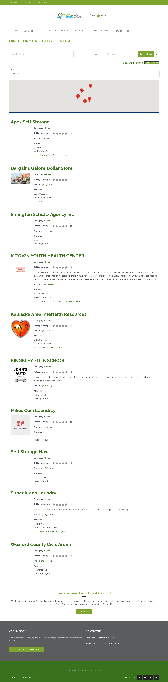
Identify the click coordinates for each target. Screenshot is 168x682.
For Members (35, 649)
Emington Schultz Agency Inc (42, 214)
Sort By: (12, 69)
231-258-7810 (47, 184)
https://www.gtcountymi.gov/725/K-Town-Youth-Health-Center (63, 301)
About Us (47, 2)
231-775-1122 (46, 231)
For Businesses (18, 649)
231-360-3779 (47, 427)
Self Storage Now (30, 451)
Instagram (26, 2)
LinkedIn (37, 2)
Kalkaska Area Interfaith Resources (48, 314)
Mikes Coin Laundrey (33, 410)
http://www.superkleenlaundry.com (50, 531)
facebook (38, 201)
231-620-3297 (47, 386)
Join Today (84, 611)
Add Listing (152, 62)
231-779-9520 (47, 561)
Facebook (14, 2)
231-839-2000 (47, 514)
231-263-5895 (47, 284)
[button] (85, 101)
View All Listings (133, 62)
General (48, 128)
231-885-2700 (47, 138)
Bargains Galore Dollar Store (42, 168)
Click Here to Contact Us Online (100, 638)
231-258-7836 (47, 331)
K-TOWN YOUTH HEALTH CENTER (47, 255)
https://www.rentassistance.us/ (48, 347)
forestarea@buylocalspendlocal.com (106, 643)
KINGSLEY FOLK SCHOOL (38, 360)
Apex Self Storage (30, 121)
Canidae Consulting (95, 671)
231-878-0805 (47, 468)
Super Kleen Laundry (33, 493)
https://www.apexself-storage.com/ (50, 155)
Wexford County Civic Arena (41, 544)
